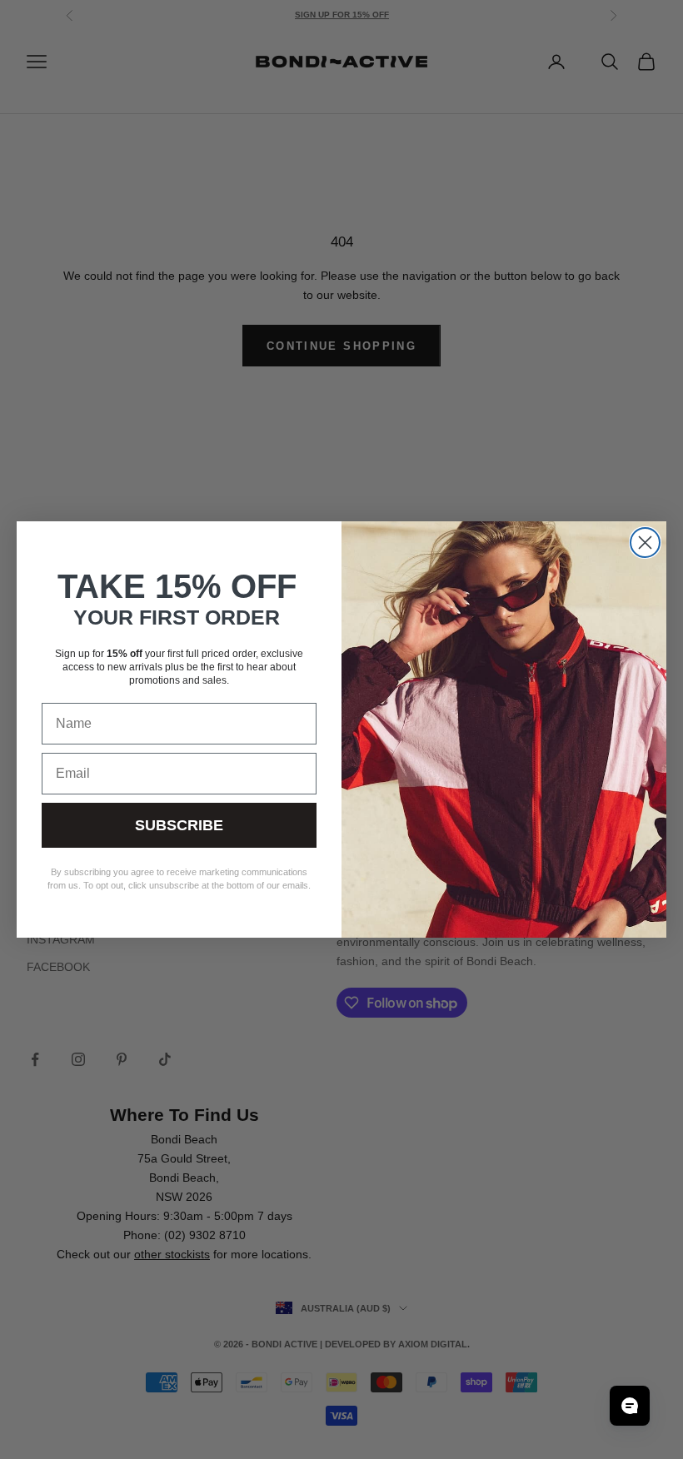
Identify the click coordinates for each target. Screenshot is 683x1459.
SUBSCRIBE (179, 825)
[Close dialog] (645, 542)
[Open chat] (630, 1406)
